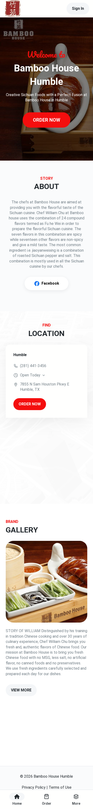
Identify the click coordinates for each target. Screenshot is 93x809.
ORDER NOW (46, 120)
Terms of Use (60, 787)
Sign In (78, 8)
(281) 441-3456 (33, 366)
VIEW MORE (21, 690)
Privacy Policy (34, 787)
